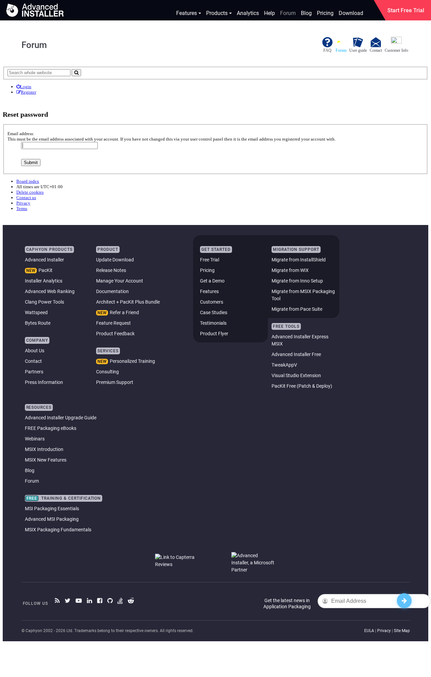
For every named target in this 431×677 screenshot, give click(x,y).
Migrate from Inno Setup (297, 281)
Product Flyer (214, 333)
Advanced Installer (44, 259)
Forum (288, 13)
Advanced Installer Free (296, 354)
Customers (211, 302)
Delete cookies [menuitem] (30, 192)
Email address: (20, 133)
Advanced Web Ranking (50, 291)
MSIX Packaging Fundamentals (58, 529)
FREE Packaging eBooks (50, 428)
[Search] (76, 72)
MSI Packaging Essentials (52, 508)
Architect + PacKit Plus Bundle (128, 302)
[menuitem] (23, 87)
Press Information (44, 382)
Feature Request (113, 323)
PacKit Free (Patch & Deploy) (302, 386)
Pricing (325, 13)
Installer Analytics (43, 281)
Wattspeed (36, 312)
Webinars (35, 438)
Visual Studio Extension (296, 375)
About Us (34, 350)
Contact (33, 361)
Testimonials (213, 323)
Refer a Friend (124, 312)
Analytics (248, 13)
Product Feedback (115, 333)
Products (217, 13)
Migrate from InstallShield (299, 259)
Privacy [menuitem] (23, 203)
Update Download (115, 259)
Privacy (384, 630)
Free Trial (209, 259)
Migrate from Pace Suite (297, 309)
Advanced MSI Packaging (52, 519)
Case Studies (213, 312)
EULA (369, 630)
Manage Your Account (119, 281)
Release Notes (111, 270)
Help (269, 13)
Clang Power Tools (44, 302)
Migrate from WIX (290, 270)
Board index (27, 181)
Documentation (112, 291)
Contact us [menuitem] (26, 197)
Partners (34, 371)
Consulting (107, 371)
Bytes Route (37, 323)
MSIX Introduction (44, 449)
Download (351, 13)
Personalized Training (132, 361)
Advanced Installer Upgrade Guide (60, 417)
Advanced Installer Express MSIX (300, 340)
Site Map (402, 630)
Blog (306, 13)
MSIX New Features (45, 460)
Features (186, 13)
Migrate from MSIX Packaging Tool (303, 295)
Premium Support (114, 382)
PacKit (45, 270)
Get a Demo (212, 281)
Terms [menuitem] (21, 208)
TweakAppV (284, 365)
